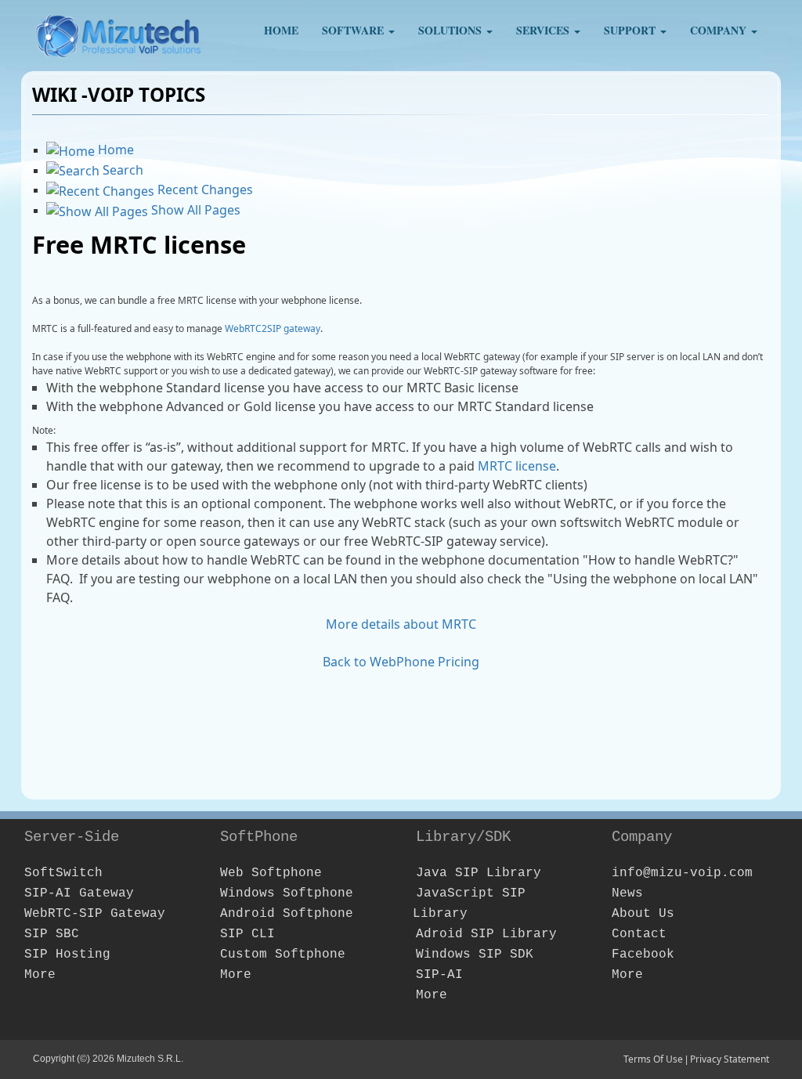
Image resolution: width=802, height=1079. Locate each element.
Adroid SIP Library (486, 934)
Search (121, 170)
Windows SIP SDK (474, 954)
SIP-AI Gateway (79, 893)
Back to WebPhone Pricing (401, 661)
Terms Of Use (653, 1059)
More (40, 975)
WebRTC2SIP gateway (272, 328)
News (627, 893)
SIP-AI (439, 975)
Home (114, 149)
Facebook (643, 954)
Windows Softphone (286, 893)
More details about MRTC (401, 624)
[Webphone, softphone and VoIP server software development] (119, 31)
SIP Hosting (67, 954)
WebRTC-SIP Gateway (94, 914)
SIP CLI (247, 934)
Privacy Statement (729, 1059)
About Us (643, 914)
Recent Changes (203, 189)
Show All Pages (194, 209)
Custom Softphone (282, 954)
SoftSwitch (63, 873)
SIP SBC (51, 934)
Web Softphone (271, 873)
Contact (639, 934)
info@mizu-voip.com (682, 873)
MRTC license (517, 466)
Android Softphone (286, 914)
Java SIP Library (478, 873)
